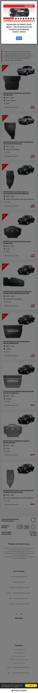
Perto (19, 38)
